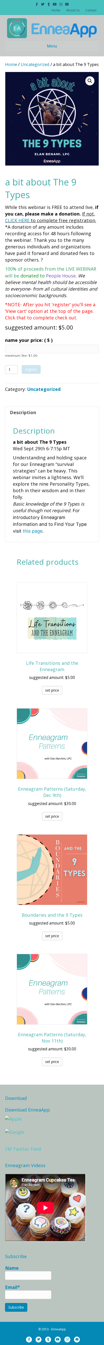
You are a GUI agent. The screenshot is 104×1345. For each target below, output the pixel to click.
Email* (12, 1287)
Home (55, 10)
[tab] (52, 412)
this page (32, 531)
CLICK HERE (17, 220)
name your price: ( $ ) (29, 340)
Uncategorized (35, 64)
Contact (90, 10)
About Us (73, 10)
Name (12, 1268)
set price (52, 690)
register (31, 369)
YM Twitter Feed (23, 1149)
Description (23, 412)
